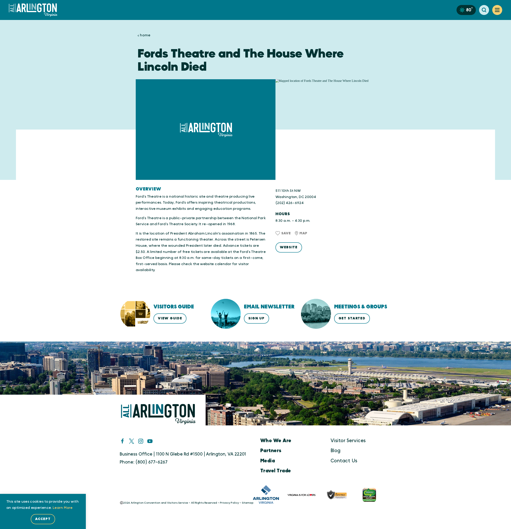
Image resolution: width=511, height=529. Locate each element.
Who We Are (275, 440)
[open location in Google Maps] (325, 129)
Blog (336, 450)
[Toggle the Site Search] (484, 10)
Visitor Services (348, 440)
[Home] (35, 10)
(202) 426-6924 (289, 203)
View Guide (170, 318)
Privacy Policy (229, 502)
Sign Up (256, 318)
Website (289, 247)
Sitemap (248, 502)
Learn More (63, 508)
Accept (43, 519)
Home (145, 35)
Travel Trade (275, 471)
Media (267, 461)
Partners (270, 450)
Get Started (352, 318)
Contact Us (344, 461)
